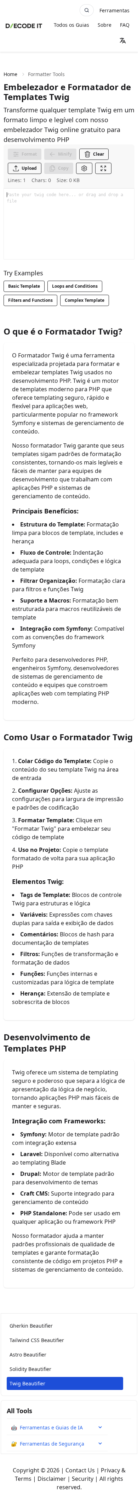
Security (82, 1479)
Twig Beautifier (27, 1383)
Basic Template (24, 286)
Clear (98, 154)
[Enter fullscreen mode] (103, 168)
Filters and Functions (30, 300)
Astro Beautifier (28, 1354)
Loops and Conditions (75, 286)
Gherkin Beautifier (31, 1325)
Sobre (104, 24)
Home (10, 74)
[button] (122, 40)
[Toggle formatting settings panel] (84, 168)
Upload (29, 168)
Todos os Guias (71, 24)
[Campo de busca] (87, 10)
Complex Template (84, 300)
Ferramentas (114, 10)
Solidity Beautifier (30, 1369)
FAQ (125, 24)
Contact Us (80, 1470)
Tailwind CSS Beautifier (37, 1340)
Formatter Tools (46, 74)
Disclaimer (52, 1479)
